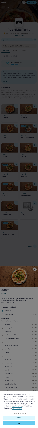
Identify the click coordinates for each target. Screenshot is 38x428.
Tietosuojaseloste (17, 408)
